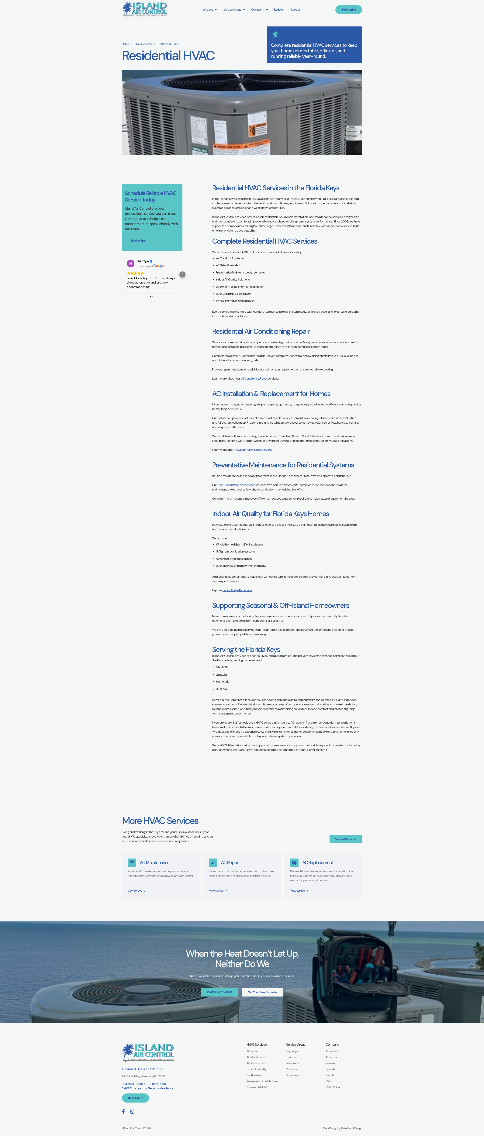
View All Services (345, 839)
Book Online (135, 1098)
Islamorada (222, 681)
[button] (209, 10)
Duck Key (221, 689)
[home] (144, 9)
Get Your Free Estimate (262, 992)
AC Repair (252, 1051)
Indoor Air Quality (256, 1069)
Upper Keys (292, 1075)
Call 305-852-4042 (219, 992)
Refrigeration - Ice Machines (262, 1081)
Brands (330, 1075)
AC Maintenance (256, 1057)
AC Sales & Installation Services (253, 450)
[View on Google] (130, 263)
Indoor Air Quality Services (237, 590)
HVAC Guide (333, 1087)
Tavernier (221, 674)
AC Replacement (256, 1063)
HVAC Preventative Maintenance (236, 485)
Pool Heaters (254, 1075)
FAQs (329, 1081)
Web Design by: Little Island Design (342, 1128)
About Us (331, 1057)
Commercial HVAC (257, 1087)
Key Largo (222, 667)
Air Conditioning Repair (254, 378)
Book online (348, 10)
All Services (332, 1051)
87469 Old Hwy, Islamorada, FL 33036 (143, 1076)
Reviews (278, 10)
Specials (295, 10)
